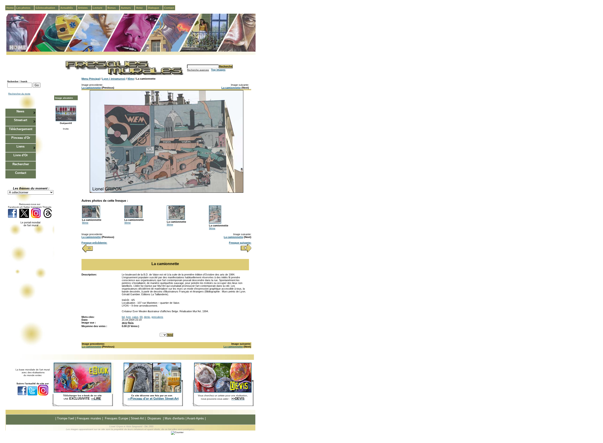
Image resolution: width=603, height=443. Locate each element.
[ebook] (82, 391)
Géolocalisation (47, 7)
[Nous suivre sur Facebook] (12, 217)
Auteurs (127, 7)
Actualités (68, 7)
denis (147, 317)
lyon (128, 317)
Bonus (113, 7)
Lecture (99, 7)
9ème (130, 78)
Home (10, 7)
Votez (141, 7)
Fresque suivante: (240, 242)
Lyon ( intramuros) (113, 78)
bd (123, 317)
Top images (218, 69)
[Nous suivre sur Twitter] (24, 217)
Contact (169, 7)
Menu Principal (90, 78)
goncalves (157, 317)
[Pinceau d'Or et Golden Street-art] (152, 391)
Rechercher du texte (19, 93)
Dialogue (155, 7)
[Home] (131, 50)
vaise (135, 317)
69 (141, 317)
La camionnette (91, 87)
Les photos (25, 7)
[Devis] (223, 391)
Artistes (84, 7)
